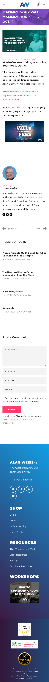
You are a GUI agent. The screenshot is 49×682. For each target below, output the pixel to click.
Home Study (16, 532)
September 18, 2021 (11, 59)
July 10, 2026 (8, 295)
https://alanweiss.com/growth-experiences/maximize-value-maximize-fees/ (20, 95)
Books (13, 515)
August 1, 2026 (9, 259)
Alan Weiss (27, 259)
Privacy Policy (32, 676)
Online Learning (18, 526)
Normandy (8, 308)
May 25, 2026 (8, 312)
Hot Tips (14, 560)
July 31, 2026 (8, 278)
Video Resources (18, 555)
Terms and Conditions (24, 678)
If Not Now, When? (12, 291)
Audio (13, 520)
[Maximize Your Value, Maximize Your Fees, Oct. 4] (10, 173)
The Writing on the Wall (22, 549)
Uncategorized (29, 59)
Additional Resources (21, 566)
